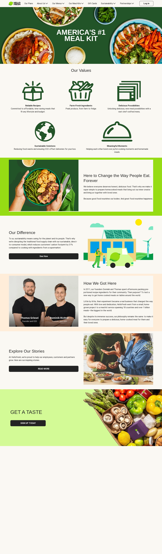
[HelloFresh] (14, 3)
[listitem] (33, 95)
